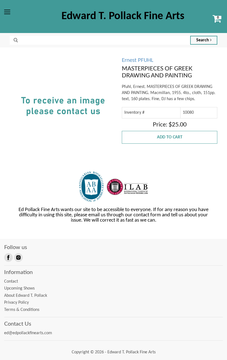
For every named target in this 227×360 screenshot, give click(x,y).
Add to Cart (169, 137)
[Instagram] (18, 257)
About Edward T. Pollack (25, 295)
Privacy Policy (16, 302)
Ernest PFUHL (137, 60)
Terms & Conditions (21, 310)
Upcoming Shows (19, 288)
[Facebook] (8, 257)
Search (203, 40)
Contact (11, 281)
